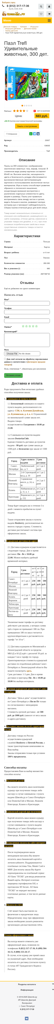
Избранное (12, 134)
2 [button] (24, 105)
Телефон (7, 308)
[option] (27, 83)
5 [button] (31, 105)
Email (6, 317)
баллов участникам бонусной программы (23, 121)
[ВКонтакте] (38, 133)
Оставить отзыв (13, 375)
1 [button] (22, 105)
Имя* (6, 300)
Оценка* (8, 327)
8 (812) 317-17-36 (18, 6)
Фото (6, 350)
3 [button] (27, 105)
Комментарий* (10, 332)
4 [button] (29, 105)
